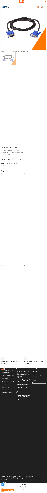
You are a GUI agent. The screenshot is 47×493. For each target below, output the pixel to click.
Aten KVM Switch (11, 366)
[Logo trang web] (23, 1)
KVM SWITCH (4, 366)
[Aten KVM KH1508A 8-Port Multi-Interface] (12, 219)
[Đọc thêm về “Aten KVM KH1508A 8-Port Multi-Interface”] (2, 358)
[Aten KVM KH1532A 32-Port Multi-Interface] (35, 219)
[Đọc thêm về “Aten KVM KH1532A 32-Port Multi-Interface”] (25, 358)
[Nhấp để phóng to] (3, 48)
